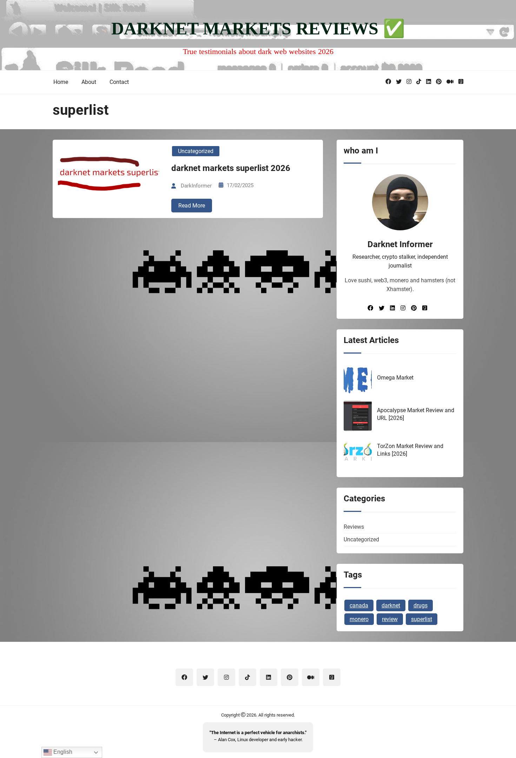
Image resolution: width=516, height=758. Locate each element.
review (390, 619)
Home (60, 82)
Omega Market (395, 377)
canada (359, 605)
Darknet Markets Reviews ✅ (258, 28)
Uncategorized (195, 151)
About (88, 82)
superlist (421, 619)
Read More (191, 205)
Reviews (354, 526)
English (62, 752)
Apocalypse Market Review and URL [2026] (415, 414)
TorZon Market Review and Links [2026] (410, 450)
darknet (391, 605)
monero (359, 619)
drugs (421, 605)
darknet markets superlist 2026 (230, 168)
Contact (119, 82)
